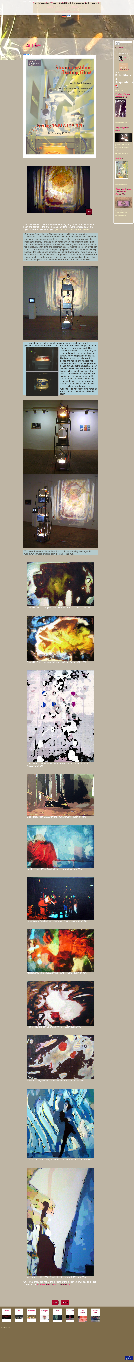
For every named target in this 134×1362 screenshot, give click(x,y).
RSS (116, 47)
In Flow (119, 158)
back (55, 1302)
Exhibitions (31, 1311)
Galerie (6, 1311)
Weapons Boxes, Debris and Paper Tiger (123, 191)
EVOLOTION (70, 1311)
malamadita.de (124, 69)
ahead (65, 1302)
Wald (57, 1311)
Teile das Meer (95, 1311)
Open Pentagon (83, 1311)
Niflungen (44, 1311)
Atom (121, 47)
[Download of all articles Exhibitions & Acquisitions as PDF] (117, 86)
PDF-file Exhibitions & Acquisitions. (54, 1284)
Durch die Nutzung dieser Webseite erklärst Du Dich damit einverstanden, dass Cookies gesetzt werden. (67, 3)
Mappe (19, 1311)
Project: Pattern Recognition (122, 95)
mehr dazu (67, 11)
